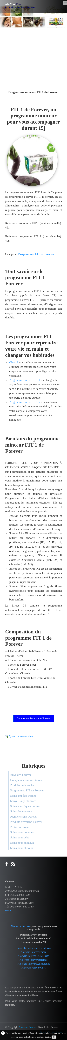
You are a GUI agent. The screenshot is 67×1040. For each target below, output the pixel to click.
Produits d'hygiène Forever (26, 821)
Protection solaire (20, 827)
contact (9, 910)
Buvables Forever (20, 774)
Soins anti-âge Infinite (23, 795)
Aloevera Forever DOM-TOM (33, 955)
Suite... (48, 1037)
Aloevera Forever (28, 1027)
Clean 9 (13, 362)
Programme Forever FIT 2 (24, 402)
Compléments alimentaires (26, 780)
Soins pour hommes (22, 832)
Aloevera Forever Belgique (33, 959)
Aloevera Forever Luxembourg (34, 963)
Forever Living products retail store (33, 948)
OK (54, 1037)
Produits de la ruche (22, 785)
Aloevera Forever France (33, 952)
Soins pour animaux (22, 842)
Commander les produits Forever (33, 718)
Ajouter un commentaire (20, 736)
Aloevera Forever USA (33, 967)
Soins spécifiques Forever (25, 806)
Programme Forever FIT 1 (24, 380)
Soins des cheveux (21, 811)
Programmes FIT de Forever (36, 254)
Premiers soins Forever (23, 816)
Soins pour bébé (19, 837)
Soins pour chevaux (22, 848)
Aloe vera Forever (20, 926)
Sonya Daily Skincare (23, 801)
